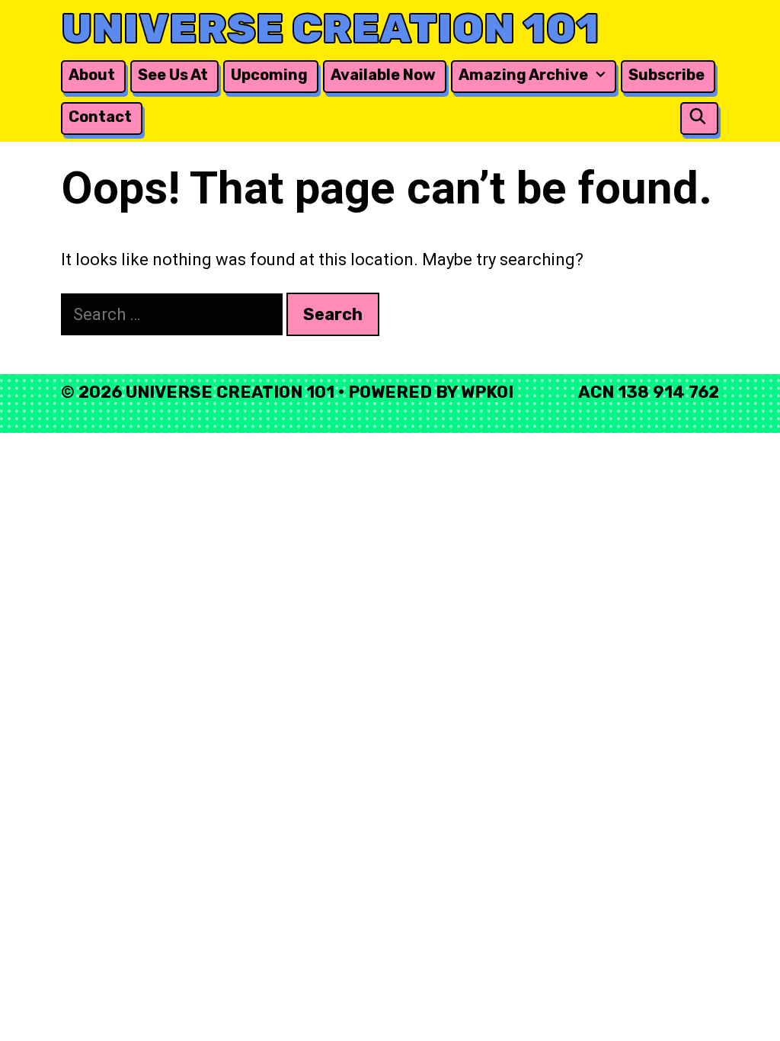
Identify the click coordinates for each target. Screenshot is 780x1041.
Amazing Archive (523, 75)
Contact (100, 116)
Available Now (383, 75)
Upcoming (269, 75)
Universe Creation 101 (330, 28)
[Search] (697, 117)
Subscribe (666, 75)
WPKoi (487, 392)
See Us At (173, 75)
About (92, 75)
